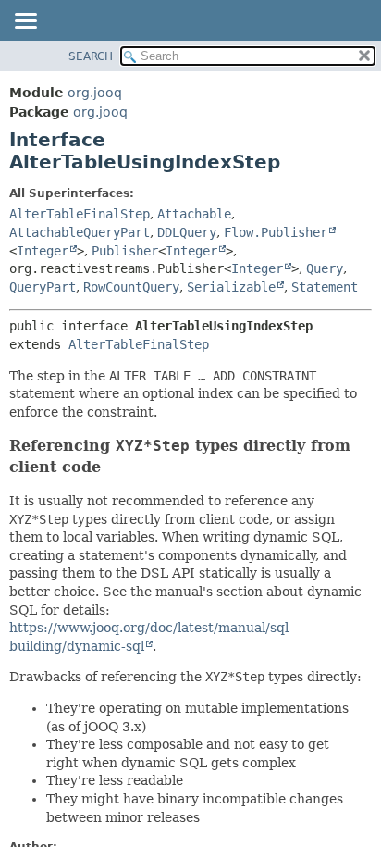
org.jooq (95, 92)
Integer (42, 250)
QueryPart (42, 287)
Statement (324, 287)
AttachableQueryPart (79, 232)
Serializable (231, 287)
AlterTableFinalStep (79, 213)
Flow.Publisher (275, 232)
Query (324, 268)
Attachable (194, 213)
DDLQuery (186, 232)
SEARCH (90, 56)
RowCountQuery (131, 287)
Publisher (125, 250)
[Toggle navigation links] (25, 22)
